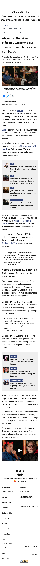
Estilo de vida (6, 513)
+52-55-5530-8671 (26, 497)
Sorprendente (7, 529)
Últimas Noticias (7, 16)
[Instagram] (23, 471)
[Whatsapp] (12, 96)
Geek (4, 539)
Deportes (5, 518)
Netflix (20, 33)
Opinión (34, 16)
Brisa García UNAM (8, 20)
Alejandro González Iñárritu (11, 28)
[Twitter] (8, 96)
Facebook (5, 548)
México (17, 16)
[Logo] (20, 12)
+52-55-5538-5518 (26, 492)
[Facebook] (4, 96)
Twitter (4, 553)
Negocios (5, 523)
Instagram (5, 558)
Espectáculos (7, 534)
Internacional (25, 16)
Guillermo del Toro (8, 33)
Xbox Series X (23, 20)
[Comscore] (20, 481)
